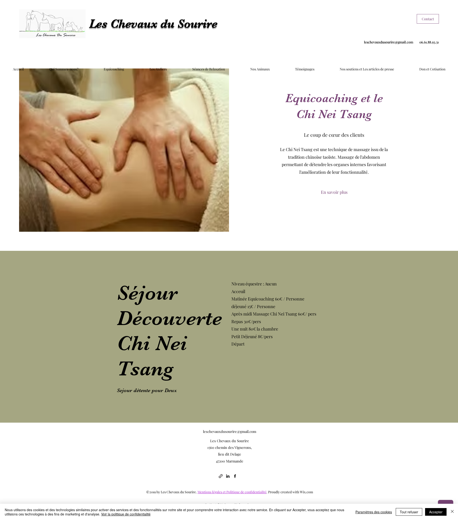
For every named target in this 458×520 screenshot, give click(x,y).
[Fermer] (452, 512)
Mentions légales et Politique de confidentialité (232, 492)
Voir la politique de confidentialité (126, 514)
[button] (334, 192)
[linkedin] (227, 476)
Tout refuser (409, 511)
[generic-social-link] (220, 476)
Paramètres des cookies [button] (373, 511)
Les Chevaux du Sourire (153, 24)
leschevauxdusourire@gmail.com (388, 42)
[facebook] (235, 476)
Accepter (435, 511)
